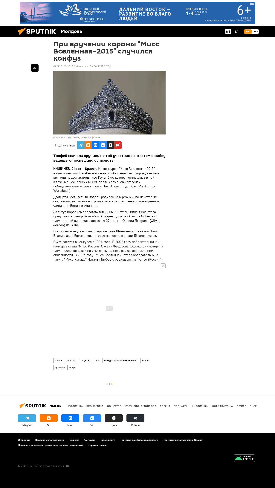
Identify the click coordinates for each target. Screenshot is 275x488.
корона (145, 360)
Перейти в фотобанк (91, 137)
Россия (165, 406)
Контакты (89, 440)
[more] (35, 68)
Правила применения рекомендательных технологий (50, 445)
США (97, 360)
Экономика (94, 406)
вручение (60, 367)
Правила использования (49, 440)
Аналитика (200, 406)
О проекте (24, 440)
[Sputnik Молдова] (38, 36)
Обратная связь (97, 445)
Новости (71, 360)
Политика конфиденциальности (139, 440)
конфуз (73, 367)
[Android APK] (244, 458)
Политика (75, 406)
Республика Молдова (140, 406)
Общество (85, 360)
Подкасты (181, 406)
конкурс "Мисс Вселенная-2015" (121, 360)
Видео (254, 406)
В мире (58, 360)
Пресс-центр (107, 440)
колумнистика (222, 406)
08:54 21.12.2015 (63, 66)
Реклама (74, 440)
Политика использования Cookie (182, 440)
